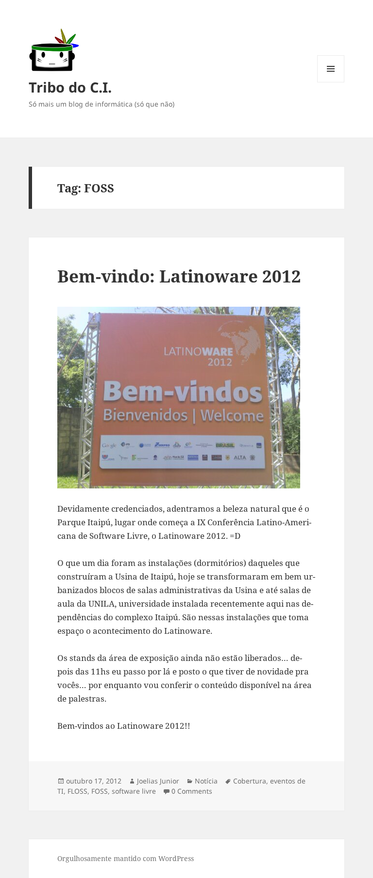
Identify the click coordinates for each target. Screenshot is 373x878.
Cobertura (249, 780)
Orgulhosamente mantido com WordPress (125, 858)
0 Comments (191, 791)
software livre (134, 791)
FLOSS (77, 791)
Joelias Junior (158, 780)
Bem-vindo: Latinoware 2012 (179, 276)
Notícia (206, 780)
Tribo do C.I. (70, 87)
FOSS (99, 791)
